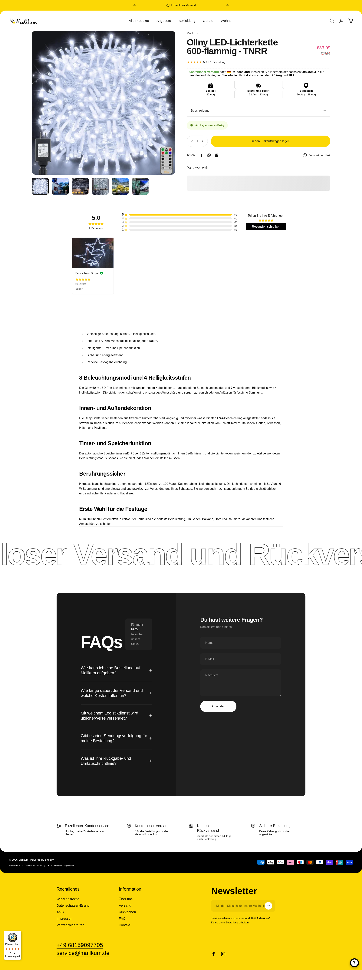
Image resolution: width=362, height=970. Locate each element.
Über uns (126, 899)
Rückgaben (127, 912)
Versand (58, 865)
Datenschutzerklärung (35, 865)
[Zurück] (134, 5)
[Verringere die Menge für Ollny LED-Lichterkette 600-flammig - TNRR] (191, 141)
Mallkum (192, 33)
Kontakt (124, 925)
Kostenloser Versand (183, 5)
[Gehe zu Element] (40, 186)
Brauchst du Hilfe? (319, 155)
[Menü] (19, 933)
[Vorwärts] (227, 5)
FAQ (122, 918)
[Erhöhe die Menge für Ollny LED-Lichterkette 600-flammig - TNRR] (203, 141)
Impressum (69, 865)
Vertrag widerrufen (70, 925)
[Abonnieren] (268, 905)
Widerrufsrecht (16, 865)
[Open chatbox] (354, 962)
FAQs (135, 629)
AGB (50, 865)
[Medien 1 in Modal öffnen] (103, 103)
